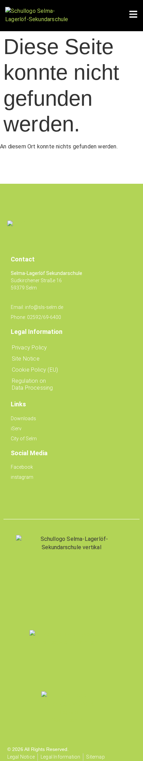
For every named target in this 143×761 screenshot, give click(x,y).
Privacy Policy (29, 347)
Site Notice (26, 358)
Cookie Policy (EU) (35, 369)
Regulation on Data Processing (32, 384)
